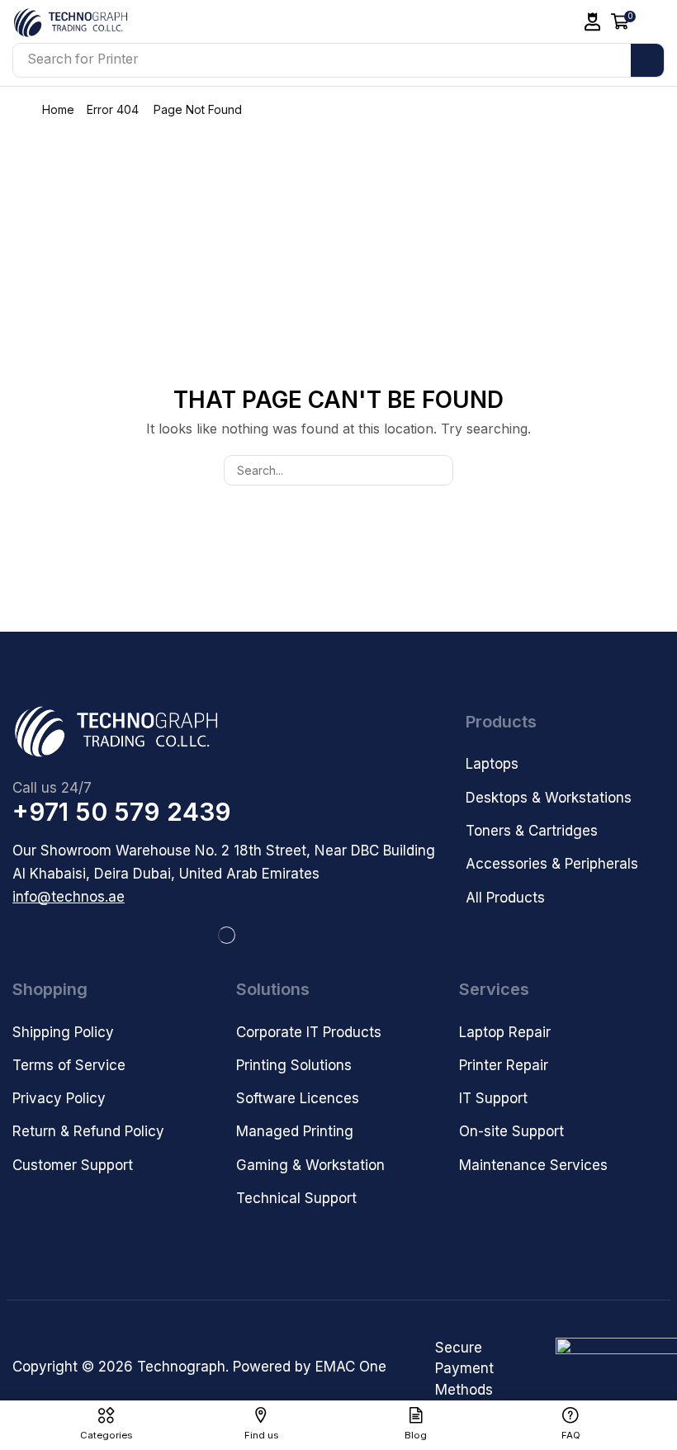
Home (58, 109)
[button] (592, 21)
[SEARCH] (438, 470)
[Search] (647, 60)
